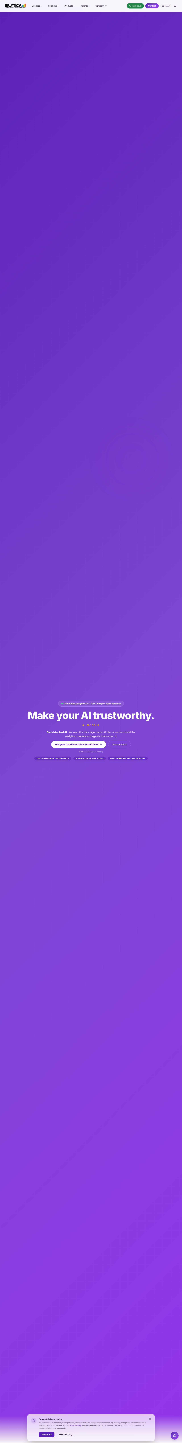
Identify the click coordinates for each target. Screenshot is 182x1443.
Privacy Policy (75, 1425)
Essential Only (65, 1434)
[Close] (150, 1419)
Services (36, 6)
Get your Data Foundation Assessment (77, 744)
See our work (119, 744)
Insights (84, 6)
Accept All (47, 1434)
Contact (152, 6)
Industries (52, 6)
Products (68, 6)
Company (99, 6)
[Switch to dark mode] (175, 6)
